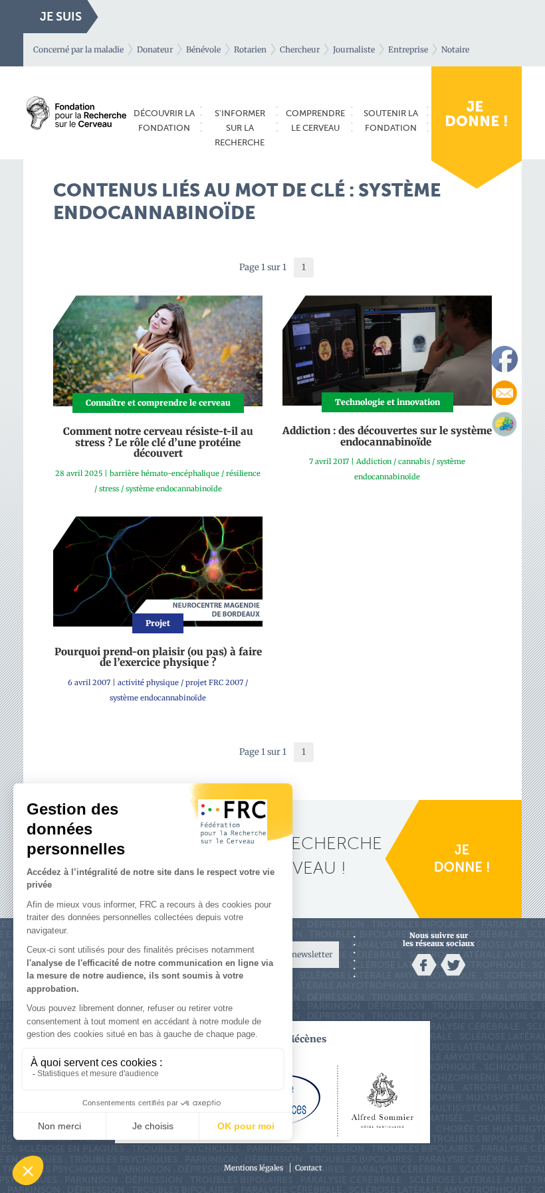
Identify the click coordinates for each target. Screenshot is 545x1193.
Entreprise (408, 49)
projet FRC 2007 (214, 682)
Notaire (455, 49)
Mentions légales (253, 1167)
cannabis (414, 461)
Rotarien (250, 49)
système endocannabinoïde (174, 488)
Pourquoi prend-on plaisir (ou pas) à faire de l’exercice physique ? (158, 657)
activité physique (148, 682)
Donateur (155, 49)
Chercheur (300, 49)
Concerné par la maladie (78, 49)
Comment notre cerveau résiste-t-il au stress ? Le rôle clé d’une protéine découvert (158, 442)
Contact (308, 1167)
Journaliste (354, 49)
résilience (243, 473)
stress (109, 488)
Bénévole (203, 49)
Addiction (373, 461)
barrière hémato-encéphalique (164, 473)
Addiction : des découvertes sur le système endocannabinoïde (387, 436)
